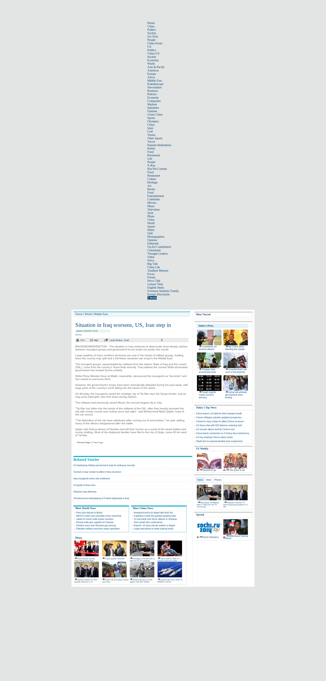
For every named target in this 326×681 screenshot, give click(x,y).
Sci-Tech (152, 36)
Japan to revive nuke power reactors (94, 519)
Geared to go (209, 470)
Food (150, 151)
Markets (152, 104)
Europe (151, 73)
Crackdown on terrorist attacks (208, 348)
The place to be (237, 470)
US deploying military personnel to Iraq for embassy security (104, 465)
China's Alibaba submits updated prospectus (218, 417)
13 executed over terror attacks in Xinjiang (155, 519)
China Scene (154, 43)
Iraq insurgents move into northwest (91, 478)
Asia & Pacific (156, 67)
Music (151, 206)
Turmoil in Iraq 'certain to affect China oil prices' (97, 472)
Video (151, 257)
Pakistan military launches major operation (98, 528)
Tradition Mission (157, 270)
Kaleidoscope (155, 84)
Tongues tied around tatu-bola (207, 370)
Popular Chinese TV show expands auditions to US (85, 581)
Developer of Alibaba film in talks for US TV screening (142, 560)
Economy (153, 60)
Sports (151, 118)
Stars (150, 128)
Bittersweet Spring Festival (235, 537)
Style (150, 212)
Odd (150, 233)
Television (153, 209)
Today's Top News (206, 407)
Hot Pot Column (157, 168)
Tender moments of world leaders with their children (141, 581)
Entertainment (155, 196)
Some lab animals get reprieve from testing (236, 395)
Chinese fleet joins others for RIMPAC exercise (170, 581)
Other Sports (154, 138)
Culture (151, 179)
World (151, 63)
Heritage (152, 182)
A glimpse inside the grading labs (155, 516)
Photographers (156, 236)
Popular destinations (159, 145)
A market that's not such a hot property (236, 370)
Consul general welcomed (115, 559)
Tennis (151, 134)
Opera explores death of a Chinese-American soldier (169, 560)
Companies (154, 101)
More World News (85, 508)
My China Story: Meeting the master (235, 348)
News (150, 260)
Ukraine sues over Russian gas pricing (96, 525)
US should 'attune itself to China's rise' (215, 429)
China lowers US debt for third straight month (219, 413)
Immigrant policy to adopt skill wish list (153, 512)
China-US (153, 53)
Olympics (153, 121)
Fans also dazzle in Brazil (89, 512)
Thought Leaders (157, 253)
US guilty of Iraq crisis (84, 485)
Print (82, 340)
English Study (155, 287)
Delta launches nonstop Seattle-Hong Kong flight (84, 560)
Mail (96, 340)
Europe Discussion (158, 294)
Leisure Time (155, 284)
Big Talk (152, 263)
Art (149, 185)
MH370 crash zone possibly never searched (98, 516)
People (151, 39)
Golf (150, 131)
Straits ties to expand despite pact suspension (219, 441)
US (149, 46)
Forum (151, 277)
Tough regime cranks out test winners (207, 395)
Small (126, 340)
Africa (151, 77)
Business (152, 90)
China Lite (153, 267)
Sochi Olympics (211, 537)
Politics (151, 29)
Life (149, 158)
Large (112, 340)
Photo (150, 216)
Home (151, 23)
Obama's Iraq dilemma (84, 491)
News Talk (153, 280)
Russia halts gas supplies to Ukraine (95, 522)
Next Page (98, 442)
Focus (151, 274)
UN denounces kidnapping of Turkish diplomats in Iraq (101, 498)
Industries (153, 107)
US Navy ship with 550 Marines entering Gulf (219, 425)
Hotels (151, 148)
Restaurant (153, 155)
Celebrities (153, 199)
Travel (151, 141)
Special (200, 514)
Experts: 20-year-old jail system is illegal (154, 525)
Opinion (152, 111)
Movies (151, 202)
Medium (119, 340)
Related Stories (86, 459)
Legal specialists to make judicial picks (153, 528)
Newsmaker (154, 87)
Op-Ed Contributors (159, 246)
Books (151, 189)
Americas (153, 70)
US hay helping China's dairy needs (214, 437)
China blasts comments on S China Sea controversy (222, 433)
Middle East (154, 80)
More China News (143, 508)
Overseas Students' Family (163, 291)
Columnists (154, 250)
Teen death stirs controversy (148, 522)
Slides (151, 229)
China (151, 26)
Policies (152, 94)
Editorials (153, 243)
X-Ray (151, 165)
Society (151, 33)
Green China (155, 114)
